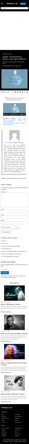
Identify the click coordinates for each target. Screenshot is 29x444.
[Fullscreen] (24, 114)
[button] (2, 3)
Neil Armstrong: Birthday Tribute (14, 333)
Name (2, 209)
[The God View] (21, 123)
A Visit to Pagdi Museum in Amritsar (10, 256)
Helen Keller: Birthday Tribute (13, 394)
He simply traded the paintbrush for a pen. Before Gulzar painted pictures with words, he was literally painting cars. (14, 308)
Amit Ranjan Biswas (11, 178)
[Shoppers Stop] (15, 120)
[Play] (5, 114)
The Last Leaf (5, 243)
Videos (4, 54)
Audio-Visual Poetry (21, 178)
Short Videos (9, 54)
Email (2, 214)
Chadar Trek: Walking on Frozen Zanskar (11, 254)
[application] (14, 109)
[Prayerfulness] (8, 124)
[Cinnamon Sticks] (9, 123)
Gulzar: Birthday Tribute (10, 304)
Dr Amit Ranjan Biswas (14, 142)
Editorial (4, 241)
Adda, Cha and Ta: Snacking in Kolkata (11, 246)
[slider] (13, 114)
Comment (3, 191)
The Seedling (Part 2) (7, 248)
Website (2, 220)
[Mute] (22, 114)
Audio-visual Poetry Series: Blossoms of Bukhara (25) (14, 251)
